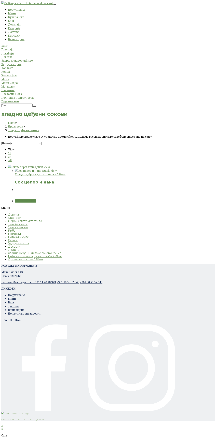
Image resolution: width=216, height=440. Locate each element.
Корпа (5, 72)
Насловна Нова (11, 94)
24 (9, 157)
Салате (13, 240)
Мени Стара (9, 83)
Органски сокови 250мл (25, 259)
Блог (11, 21)
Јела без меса (18, 224)
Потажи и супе (18, 237)
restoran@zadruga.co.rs (17, 282)
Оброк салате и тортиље (25, 221)
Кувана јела (16, 17)
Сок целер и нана (34, 182)
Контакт (14, 35)
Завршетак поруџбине (17, 60)
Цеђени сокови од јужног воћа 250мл (35, 256)
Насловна (8, 90)
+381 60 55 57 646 (68, 282)
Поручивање (16, 9)
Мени (12, 13)
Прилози (14, 233)
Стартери (14, 217)
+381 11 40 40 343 (44, 282)
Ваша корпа (16, 39)
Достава (13, 32)
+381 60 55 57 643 (91, 282)
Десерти (14, 246)
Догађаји (14, 24)
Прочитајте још (25, 201)
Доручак (14, 214)
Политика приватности (17, 98)
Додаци (14, 249)
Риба (11, 230)
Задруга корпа (11, 64)
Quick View (42, 167)
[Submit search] (34, 106)
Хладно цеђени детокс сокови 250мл (40, 174)
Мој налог (8, 86)
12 (9, 153)
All (10, 160)
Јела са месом (18, 227)
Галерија (14, 28)
